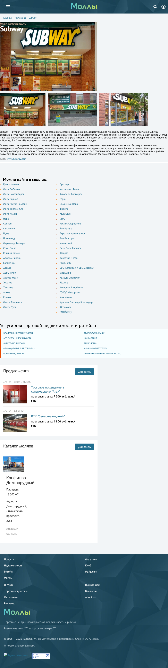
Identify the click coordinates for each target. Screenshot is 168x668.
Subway (32, 18)
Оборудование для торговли (19, 348)
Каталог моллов (18, 446)
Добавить (84, 371)
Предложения (16, 370)
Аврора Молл (10, 277)
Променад (9, 238)
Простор (64, 184)
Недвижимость (13, 565)
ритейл (71, 622)
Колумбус (65, 213)
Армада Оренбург (70, 277)
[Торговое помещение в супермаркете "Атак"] (15, 394)
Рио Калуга (66, 228)
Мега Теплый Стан (13, 208)
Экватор (7, 282)
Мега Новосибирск (13, 194)
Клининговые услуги (95, 348)
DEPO (62, 218)
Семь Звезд (9, 248)
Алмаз (6, 292)
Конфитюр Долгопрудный (13, 480)
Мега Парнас (10, 199)
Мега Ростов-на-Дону (15, 204)
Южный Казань (11, 253)
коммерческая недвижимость (45, 622)
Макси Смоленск (12, 302)
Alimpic (64, 253)
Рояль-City (65, 263)
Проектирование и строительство (102, 353)
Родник (7, 297)
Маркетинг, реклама (14, 343)
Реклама (9, 603)
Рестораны (20, 18)
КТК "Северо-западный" (48, 416)
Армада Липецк (12, 258)
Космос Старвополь (70, 223)
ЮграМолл (66, 307)
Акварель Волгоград (71, 194)
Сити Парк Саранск (70, 248)
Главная (7, 18)
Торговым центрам (15, 591)
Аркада (7, 267)
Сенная (7, 223)
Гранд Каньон (11, 184)
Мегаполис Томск (69, 189)
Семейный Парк (69, 204)
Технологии (90, 343)
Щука (6, 233)
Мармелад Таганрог (14, 243)
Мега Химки (10, 213)
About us (90, 597)
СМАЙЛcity (66, 312)
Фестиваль (9, 228)
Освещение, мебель (13, 353)
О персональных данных (19, 645)
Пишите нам (92, 584)
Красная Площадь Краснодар (76, 302)
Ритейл (8, 571)
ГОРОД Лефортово (70, 292)
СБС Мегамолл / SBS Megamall (77, 267)
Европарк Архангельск (72, 233)
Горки (63, 199)
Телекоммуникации (94, 333)
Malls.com (91, 571)
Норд (6, 218)
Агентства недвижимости (17, 338)
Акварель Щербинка (71, 287)
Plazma (64, 282)
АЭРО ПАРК (9, 272)
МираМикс (65, 272)
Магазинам (11, 597)
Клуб (88, 565)
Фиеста (64, 208)
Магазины (91, 559)
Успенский (66, 243)
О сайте (9, 584)
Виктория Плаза (68, 258)
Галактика (9, 263)
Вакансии (90, 591)
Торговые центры (15, 622)
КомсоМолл (66, 297)
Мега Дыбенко (11, 189)
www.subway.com (16, 158)
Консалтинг (90, 338)
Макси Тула (9, 307)
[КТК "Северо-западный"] (15, 423)
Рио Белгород (67, 238)
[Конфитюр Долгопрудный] (13, 464)
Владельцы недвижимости (18, 333)
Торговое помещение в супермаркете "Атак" (47, 389)
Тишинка (8, 287)
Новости (9, 559)
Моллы (8, 577)
